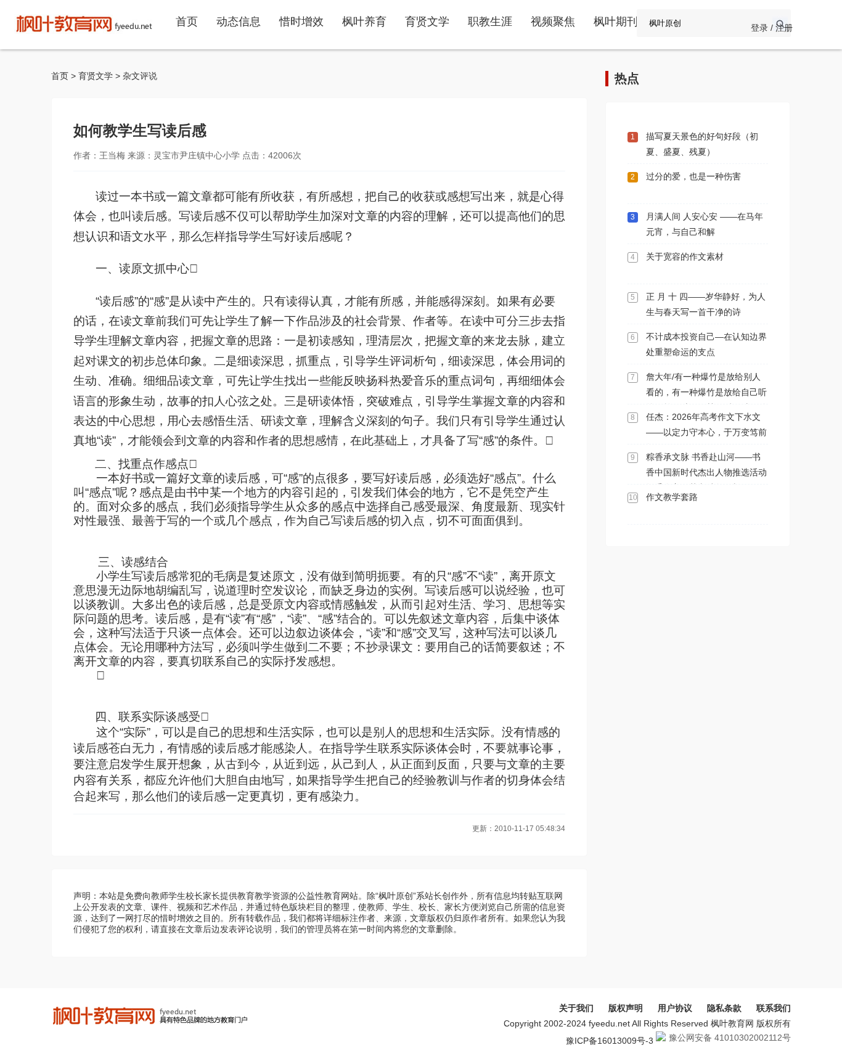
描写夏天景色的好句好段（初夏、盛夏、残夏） (702, 144)
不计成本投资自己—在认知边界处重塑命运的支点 (706, 344)
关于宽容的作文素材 (685, 256)
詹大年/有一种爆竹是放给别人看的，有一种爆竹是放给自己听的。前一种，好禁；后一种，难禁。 (706, 400)
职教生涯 (490, 21)
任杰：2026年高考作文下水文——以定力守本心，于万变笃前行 (706, 432)
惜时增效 (301, 21)
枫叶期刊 (616, 21)
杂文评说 (140, 76)
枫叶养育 (364, 21)
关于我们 (576, 1008)
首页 (187, 21)
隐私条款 (724, 1008)
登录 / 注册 (772, 28)
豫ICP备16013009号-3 (609, 1041)
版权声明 (625, 1008)
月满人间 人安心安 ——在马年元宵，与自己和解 (704, 224)
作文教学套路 (672, 497)
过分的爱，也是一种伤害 (693, 176)
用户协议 (675, 1008)
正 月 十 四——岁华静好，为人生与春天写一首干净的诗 (706, 304)
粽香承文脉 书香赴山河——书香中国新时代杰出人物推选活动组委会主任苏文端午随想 (706, 472)
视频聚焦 (553, 21)
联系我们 (773, 1008)
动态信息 (238, 21)
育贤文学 (427, 21)
